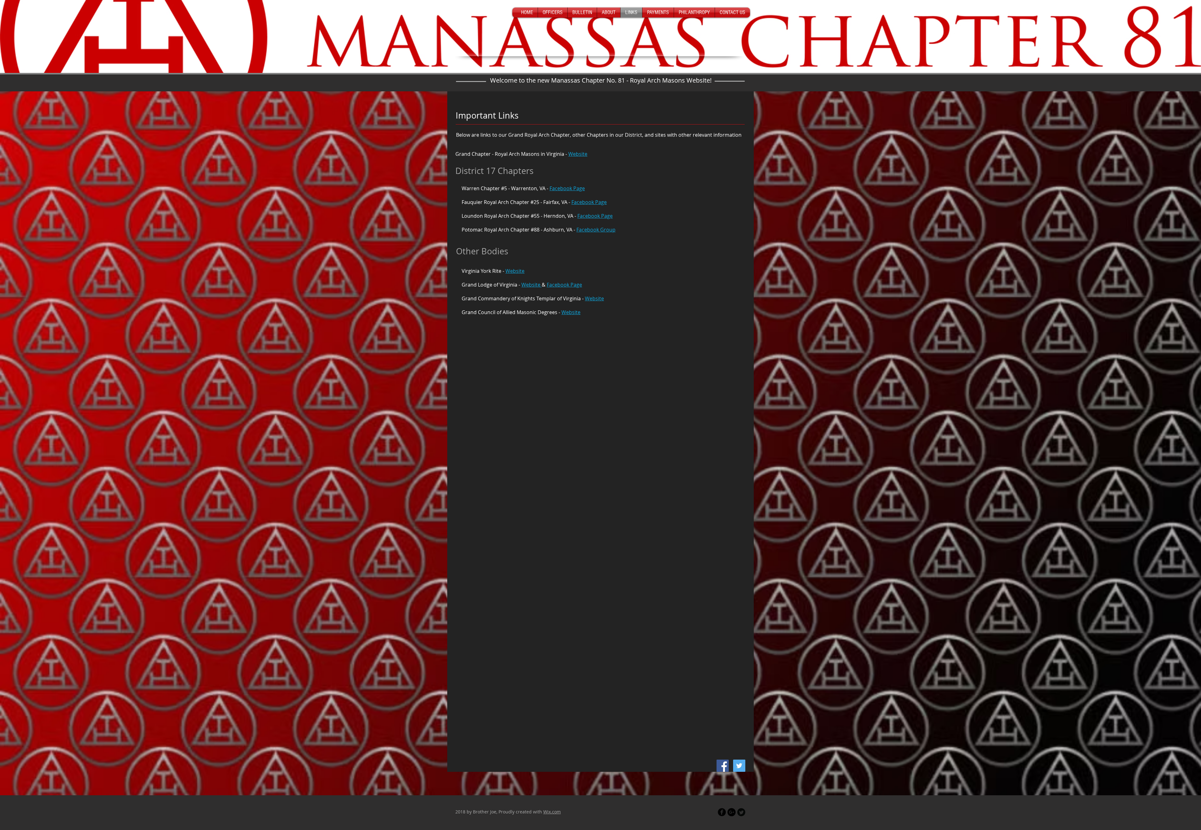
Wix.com (552, 812)
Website (577, 153)
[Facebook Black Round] (722, 812)
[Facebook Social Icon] (723, 766)
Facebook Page (567, 188)
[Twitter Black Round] (741, 812)
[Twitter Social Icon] (739, 766)
